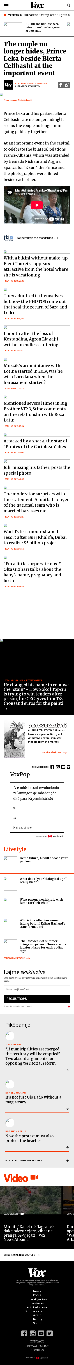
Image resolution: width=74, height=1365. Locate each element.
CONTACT (37, 1341)
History (37, 1319)
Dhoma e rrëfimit (37, 1311)
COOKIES (37, 1350)
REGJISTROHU (16, 999)
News (37, 1291)
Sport (37, 1323)
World (37, 1315)
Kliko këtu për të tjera (51, 753)
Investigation (37, 1299)
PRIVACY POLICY (37, 1345)
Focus (37, 1295)
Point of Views (37, 1307)
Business (37, 1303)
